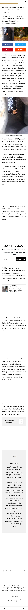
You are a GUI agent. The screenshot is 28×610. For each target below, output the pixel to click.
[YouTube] (14, 601)
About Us (24, 595)
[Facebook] (8, 601)
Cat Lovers (17, 286)
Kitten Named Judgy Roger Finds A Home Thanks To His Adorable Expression (16, 290)
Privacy (16, 596)
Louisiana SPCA (13, 139)
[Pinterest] (11, 601)
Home (4, 7)
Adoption (11, 286)
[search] (24, 571)
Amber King (7, 23)
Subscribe (20, 259)
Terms (12, 596)
